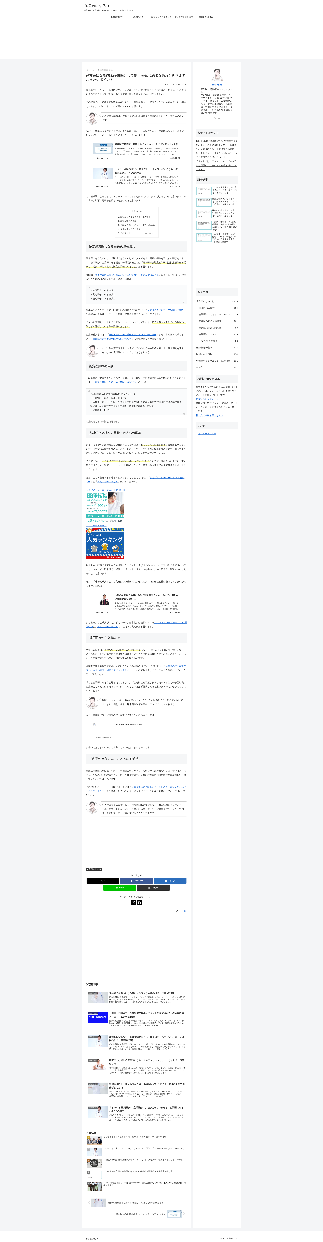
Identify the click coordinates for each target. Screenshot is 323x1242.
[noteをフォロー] (139, 902)
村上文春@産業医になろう (209, 415)
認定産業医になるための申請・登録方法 (115, 382)
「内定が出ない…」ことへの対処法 (136, 233)
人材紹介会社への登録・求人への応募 (137, 225)
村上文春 (217, 85)
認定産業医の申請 (128, 221)
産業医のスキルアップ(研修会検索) (165, 310)
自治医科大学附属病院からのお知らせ (112, 338)
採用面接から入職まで (130, 229)
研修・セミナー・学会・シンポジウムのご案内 (132, 334)
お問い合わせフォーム (207, 399)
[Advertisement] (161, 41)
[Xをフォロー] (133, 902)
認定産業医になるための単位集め (135, 217)
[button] (153, 888)
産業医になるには (95, 869)
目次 (133, 211)
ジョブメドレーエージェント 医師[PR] (105, 490)
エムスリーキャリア (107, 481)
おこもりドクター (207, 433)
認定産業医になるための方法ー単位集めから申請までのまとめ (127, 275)
